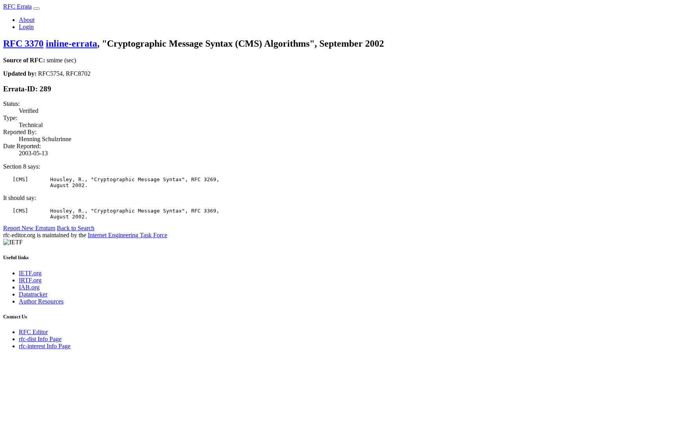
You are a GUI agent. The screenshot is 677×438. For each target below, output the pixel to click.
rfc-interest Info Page (45, 346)
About (26, 19)
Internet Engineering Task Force (127, 235)
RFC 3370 (23, 43)
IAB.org (29, 287)
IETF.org (30, 273)
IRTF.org (30, 280)
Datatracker (33, 294)
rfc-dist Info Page (40, 339)
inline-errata (71, 43)
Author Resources (41, 301)
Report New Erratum (29, 228)
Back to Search (75, 228)
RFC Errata (17, 6)
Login (26, 27)
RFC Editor (33, 332)
